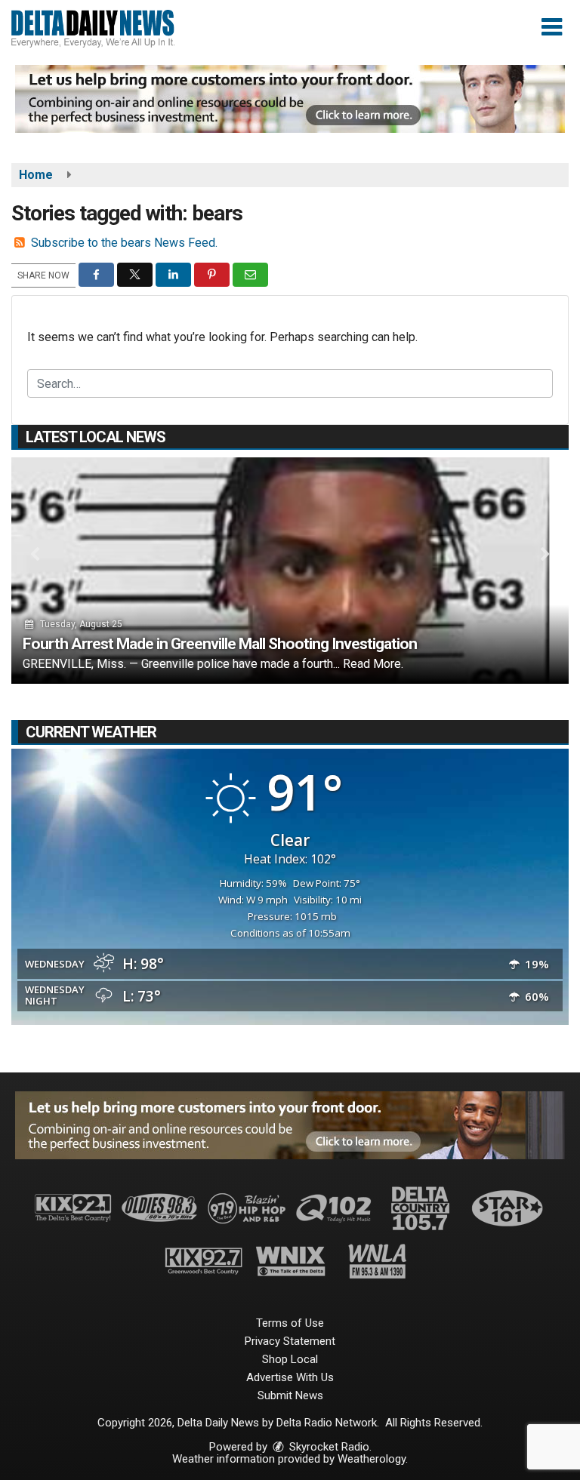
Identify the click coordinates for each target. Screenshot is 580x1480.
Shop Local (290, 1359)
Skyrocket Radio (327, 1447)
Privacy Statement (290, 1341)
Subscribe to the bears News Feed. (124, 242)
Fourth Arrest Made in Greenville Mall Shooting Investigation (220, 644)
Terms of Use (290, 1323)
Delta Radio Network (326, 1422)
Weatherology (372, 1459)
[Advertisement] (290, 99)
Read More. (373, 664)
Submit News (290, 1395)
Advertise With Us (290, 1377)
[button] (552, 27)
